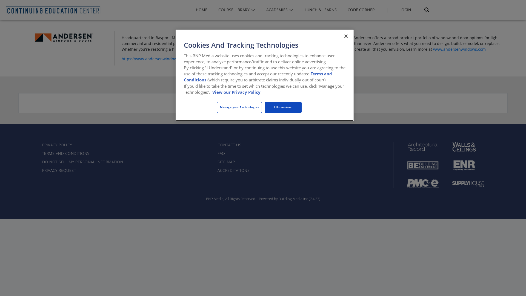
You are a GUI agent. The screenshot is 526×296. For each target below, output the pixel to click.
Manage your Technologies (239, 107)
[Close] (346, 36)
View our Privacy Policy (236, 92)
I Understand (283, 107)
